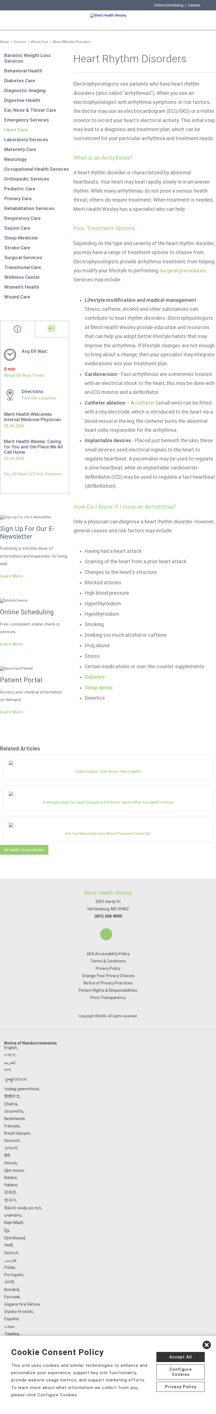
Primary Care (18, 198)
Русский (12, 1297)
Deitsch (11, 1253)
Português (13, 1274)
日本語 (10, 1192)
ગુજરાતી (10, 1148)
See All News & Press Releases (33, 473)
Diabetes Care (19, 80)
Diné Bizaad (14, 1238)
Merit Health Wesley (108, 893)
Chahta (10, 1104)
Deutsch (12, 1140)
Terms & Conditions (108, 961)
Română (11, 1289)
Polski (9, 1267)
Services (20, 41)
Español (11, 1319)
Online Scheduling (168, 5)
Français (12, 1126)
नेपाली (8, 1245)
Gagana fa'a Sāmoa (22, 1304)
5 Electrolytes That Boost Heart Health (108, 771)
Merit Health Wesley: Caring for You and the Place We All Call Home (33, 447)
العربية (9, 1062)
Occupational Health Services (36, 169)
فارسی (10, 1260)
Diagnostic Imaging (25, 90)
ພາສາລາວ (13, 1215)
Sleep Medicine (21, 238)
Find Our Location (39, 398)
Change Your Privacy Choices (108, 975)
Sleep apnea (98, 687)
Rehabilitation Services (29, 208)
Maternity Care (20, 149)
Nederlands (14, 1118)
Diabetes (95, 677)
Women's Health (21, 287)
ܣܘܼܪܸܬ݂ (9, 1326)
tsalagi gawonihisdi (21, 1089)
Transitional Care (22, 267)
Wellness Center (22, 277)
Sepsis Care (17, 228)
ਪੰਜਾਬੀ (9, 1282)
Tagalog (11, 1333)
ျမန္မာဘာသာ (15, 1079)
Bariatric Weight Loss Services (27, 58)
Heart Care (39, 41)
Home (4, 41)
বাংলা (7, 1070)
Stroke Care (17, 247)
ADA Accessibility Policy (108, 954)
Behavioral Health (23, 71)
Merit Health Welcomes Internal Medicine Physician (32, 417)
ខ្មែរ (6, 1230)
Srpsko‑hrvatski (18, 1311)
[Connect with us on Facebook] (106, 934)
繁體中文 (12, 1096)
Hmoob (10, 1163)
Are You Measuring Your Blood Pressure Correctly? (108, 833)
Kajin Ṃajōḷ (13, 1222)
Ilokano (10, 1177)
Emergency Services (26, 120)
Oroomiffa (13, 1111)
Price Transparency (108, 997)
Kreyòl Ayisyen (17, 1133)
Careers (194, 5)
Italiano (10, 1185)
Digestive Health (22, 100)
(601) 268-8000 (108, 916)
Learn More (11, 576)
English (10, 1047)
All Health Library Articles (24, 850)
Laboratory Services (26, 139)
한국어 (10, 1200)
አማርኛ (9, 1055)
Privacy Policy (108, 968)
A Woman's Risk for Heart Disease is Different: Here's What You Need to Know (108, 802)
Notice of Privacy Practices (108, 983)
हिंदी (7, 1155)
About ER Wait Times (24, 375)
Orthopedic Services (26, 179)
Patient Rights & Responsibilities (108, 990)
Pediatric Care (19, 188)
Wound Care (17, 297)
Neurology (15, 159)
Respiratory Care (22, 218)
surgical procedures (182, 270)
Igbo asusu (14, 1170)
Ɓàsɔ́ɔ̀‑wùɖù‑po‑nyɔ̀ (22, 1208)
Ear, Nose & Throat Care (30, 110)
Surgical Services (23, 257)
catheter (145, 403)
